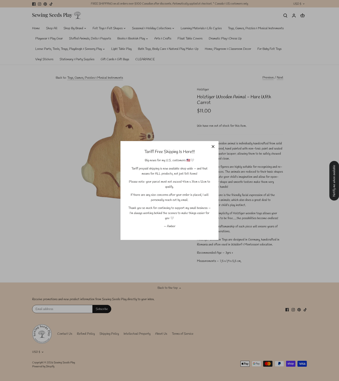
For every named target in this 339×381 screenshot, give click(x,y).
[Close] (213, 146)
